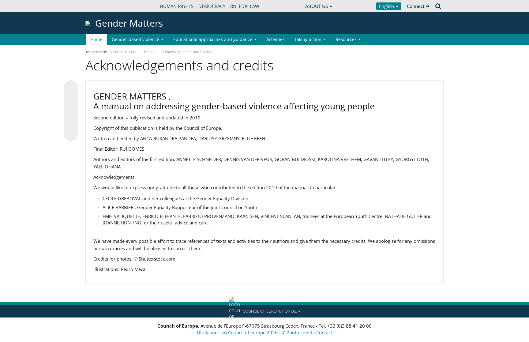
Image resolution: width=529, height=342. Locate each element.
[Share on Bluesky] (70, 87)
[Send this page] (70, 134)
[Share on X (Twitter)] (70, 99)
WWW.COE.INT (100, 6)
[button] (264, 311)
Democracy (211, 6)
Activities (275, 39)
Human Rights (176, 6)
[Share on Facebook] (70, 111)
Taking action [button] (307, 39)
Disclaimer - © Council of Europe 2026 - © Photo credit (255, 332)
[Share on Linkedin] (70, 122)
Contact (324, 332)
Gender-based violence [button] (135, 39)
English (387, 6)
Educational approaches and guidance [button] (212, 39)
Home (96, 39)
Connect (416, 6)
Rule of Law (244, 6)
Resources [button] (346, 39)
